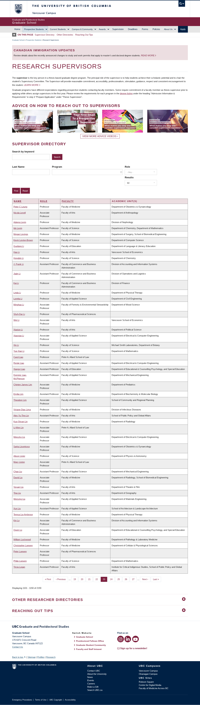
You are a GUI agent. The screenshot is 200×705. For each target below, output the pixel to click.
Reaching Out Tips (84, 34)
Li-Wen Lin (18, 427)
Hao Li (16, 252)
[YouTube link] (135, 639)
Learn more (31, 85)
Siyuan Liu (18, 487)
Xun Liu (17, 508)
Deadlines (132, 29)
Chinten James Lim (22, 384)
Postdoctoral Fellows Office (90, 641)
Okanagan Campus (148, 674)
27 (134, 579)
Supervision (118, 29)
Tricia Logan (19, 567)
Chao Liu (17, 471)
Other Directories (65, 34)
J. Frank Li (18, 264)
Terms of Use (40, 700)
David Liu (17, 477)
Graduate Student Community (91, 645)
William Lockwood (22, 539)
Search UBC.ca (94, 690)
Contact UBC (93, 670)
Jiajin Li (16, 273)
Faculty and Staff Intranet (89, 649)
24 (112, 579)
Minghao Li (18, 304)
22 (97, 579)
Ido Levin (17, 228)
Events (90, 680)
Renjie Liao (18, 363)
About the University (97, 674)
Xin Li (16, 345)
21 (90, 579)
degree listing (126, 93)
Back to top (18, 657)
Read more (148, 55)
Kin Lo (16, 520)
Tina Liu (17, 493)
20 (83, 579)
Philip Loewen (20, 561)
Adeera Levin (19, 222)
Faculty (68, 201)
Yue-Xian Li (18, 351)
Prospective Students (34, 29)
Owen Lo (17, 530)
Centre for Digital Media (150, 685)
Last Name (18, 166)
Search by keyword (23, 151)
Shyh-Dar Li (19, 314)
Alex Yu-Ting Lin (21, 415)
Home (17, 29)
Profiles (40, 657)
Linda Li (17, 292)
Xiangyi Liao (19, 369)
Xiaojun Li (18, 329)
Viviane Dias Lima (22, 409)
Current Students (58, 29)
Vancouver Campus (148, 670)
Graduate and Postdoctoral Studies (100, 627)
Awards (102, 29)
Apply (183, 29)
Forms (145, 29)
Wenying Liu (19, 499)
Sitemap (31, 657)
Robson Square (146, 682)
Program (57, 166)
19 (75, 579)
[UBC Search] (181, 3)
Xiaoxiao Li (18, 335)
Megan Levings (20, 234)
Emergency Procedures (22, 700)
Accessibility (70, 700)
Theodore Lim (20, 400)
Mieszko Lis (19, 437)
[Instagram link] (120, 639)
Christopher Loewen (23, 545)
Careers (91, 683)
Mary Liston (19, 462)
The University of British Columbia (18, 8)
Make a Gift (92, 687)
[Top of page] (15, 34)
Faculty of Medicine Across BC (153, 688)
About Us (168, 29)
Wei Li (16, 320)
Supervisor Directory (44, 34)
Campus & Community (82, 29)
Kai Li (16, 283)
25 (119, 579)
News (90, 677)
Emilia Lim (18, 394)
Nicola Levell (19, 212)
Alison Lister (19, 456)
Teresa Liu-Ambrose (23, 514)
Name (18, 201)
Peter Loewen (20, 551)
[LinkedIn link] (127, 639)
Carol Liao (18, 357)
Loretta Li (17, 298)
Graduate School (18, 40)
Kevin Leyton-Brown (23, 240)
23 (105, 579)
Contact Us (17, 647)
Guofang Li (18, 246)
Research (50, 657)
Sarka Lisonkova (21, 446)
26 (127, 579)
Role (127, 166)
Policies (156, 29)
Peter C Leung (20, 206)
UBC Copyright (55, 700)
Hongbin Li (18, 258)
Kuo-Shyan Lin (20, 421)
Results (129, 177)
